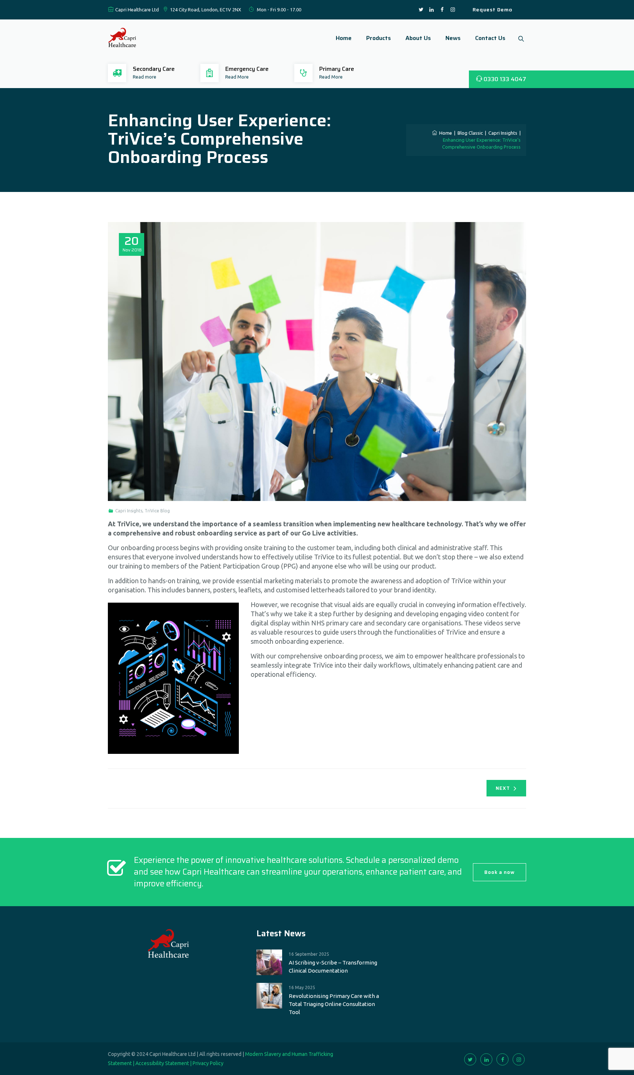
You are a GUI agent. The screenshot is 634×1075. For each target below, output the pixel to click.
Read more (144, 76)
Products (378, 38)
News (452, 38)
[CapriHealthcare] (122, 38)
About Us (418, 38)
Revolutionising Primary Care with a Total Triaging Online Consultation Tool (334, 1004)
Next (503, 788)
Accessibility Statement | (164, 1063)
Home (343, 38)
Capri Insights (128, 510)
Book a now (499, 872)
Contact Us (490, 38)
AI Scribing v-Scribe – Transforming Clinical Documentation (333, 966)
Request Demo (493, 10)
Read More (237, 76)
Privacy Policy (208, 1063)
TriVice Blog (157, 510)
